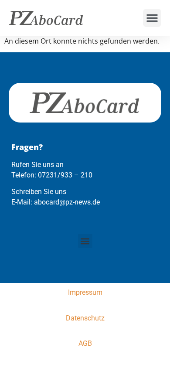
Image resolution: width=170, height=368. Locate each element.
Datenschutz (85, 318)
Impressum (85, 292)
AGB (85, 343)
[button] (152, 18)
